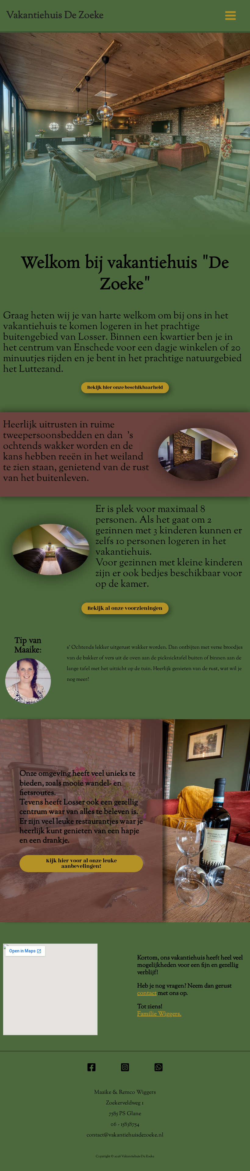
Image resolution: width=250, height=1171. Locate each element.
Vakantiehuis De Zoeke (55, 16)
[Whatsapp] (158, 1067)
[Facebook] (91, 1067)
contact (147, 993)
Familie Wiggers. (159, 1014)
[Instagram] (125, 1067)
